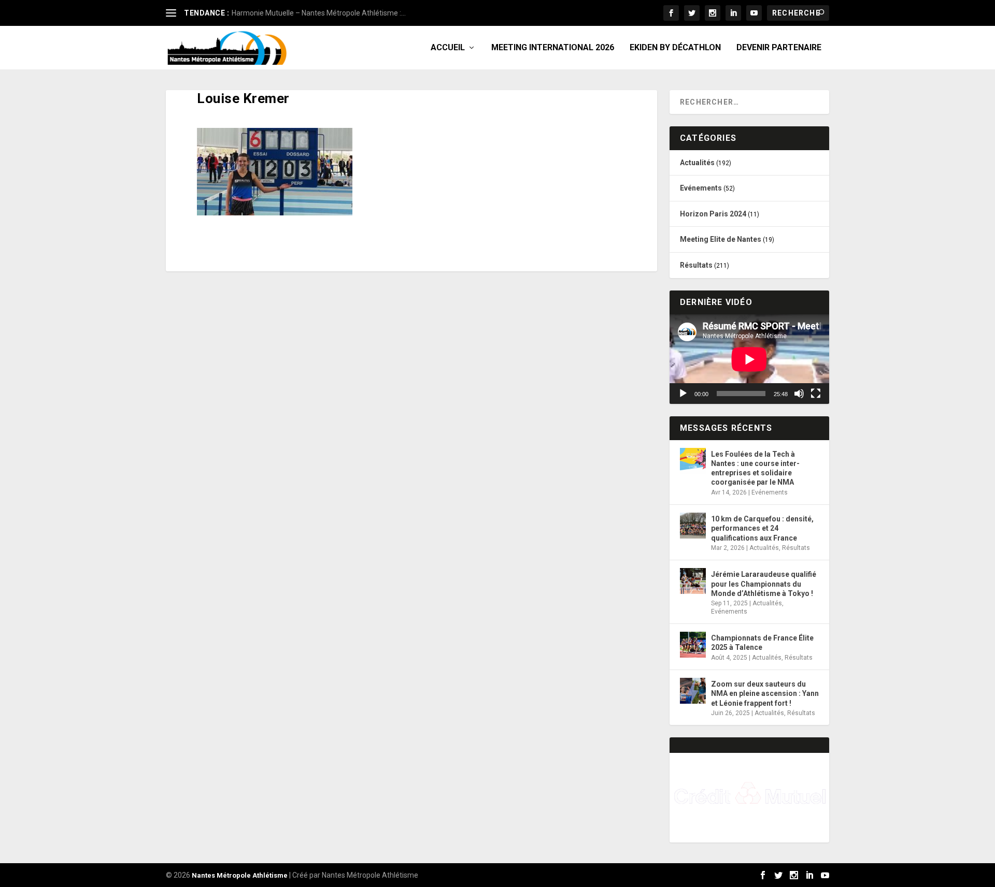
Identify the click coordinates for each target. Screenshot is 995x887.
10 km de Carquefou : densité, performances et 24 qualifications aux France (762, 528)
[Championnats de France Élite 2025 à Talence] (693, 645)
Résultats (696, 265)
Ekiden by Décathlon (675, 47)
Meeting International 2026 (552, 47)
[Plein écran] (816, 393)
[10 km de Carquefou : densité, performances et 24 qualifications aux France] (693, 526)
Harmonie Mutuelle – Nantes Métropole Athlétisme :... (319, 13)
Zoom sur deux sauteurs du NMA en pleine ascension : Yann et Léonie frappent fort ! (765, 693)
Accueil (448, 47)
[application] (749, 359)
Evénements (701, 188)
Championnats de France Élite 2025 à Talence (762, 642)
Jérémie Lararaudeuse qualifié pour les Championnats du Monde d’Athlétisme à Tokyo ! (763, 583)
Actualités (697, 162)
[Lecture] (683, 393)
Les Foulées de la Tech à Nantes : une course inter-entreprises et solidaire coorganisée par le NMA (755, 468)
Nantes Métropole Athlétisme (240, 875)
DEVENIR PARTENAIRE (778, 47)
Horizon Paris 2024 (713, 214)
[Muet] (799, 393)
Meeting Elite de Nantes (720, 239)
